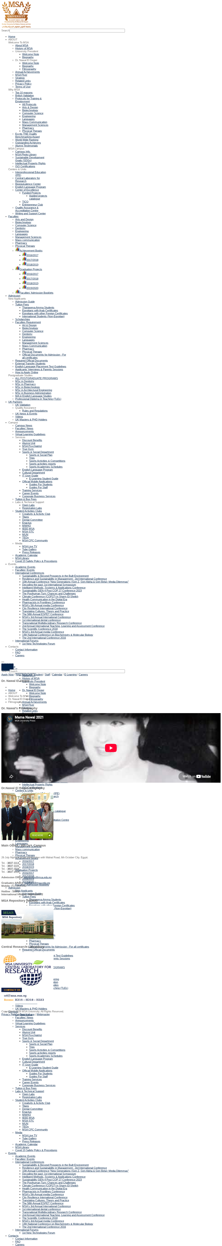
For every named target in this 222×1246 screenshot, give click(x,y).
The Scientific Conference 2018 (40, 1218)
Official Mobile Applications (37, 1070)
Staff (47, 674)
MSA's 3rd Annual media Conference (43, 1220)
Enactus (27, 1111)
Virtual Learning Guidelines (30, 1023)
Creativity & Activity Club (36, 1103)
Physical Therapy (25, 855)
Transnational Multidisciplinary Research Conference (52, 1212)
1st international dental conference (41, 1209)
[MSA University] (16, 27)
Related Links (30, 710)
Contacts (13, 1235)
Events (12, 1153)
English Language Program (37, 1058)
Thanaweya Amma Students (45, 899)
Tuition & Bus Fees (26, 1088)
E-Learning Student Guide (43, 1067)
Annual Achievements (34, 701)
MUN (25, 1123)
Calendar (57, 674)
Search (5, 30)
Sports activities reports (42, 1052)
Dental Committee (32, 1108)
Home (11, 690)
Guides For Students (41, 1073)
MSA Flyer (28, 704)
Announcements (24, 1020)
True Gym (28, 1038)
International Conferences (29, 1161)
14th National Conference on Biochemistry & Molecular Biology (57, 1223)
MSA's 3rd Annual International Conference (46, 1206)
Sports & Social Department (38, 1041)
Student (38, 674)
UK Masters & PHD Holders (31, 1008)
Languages (21, 843)
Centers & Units (24, 790)
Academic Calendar (26, 1144)
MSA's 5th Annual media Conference (43, 1194)
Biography (35, 687)
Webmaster (43, 1014)
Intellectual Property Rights (37, 784)
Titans (25, 1105)
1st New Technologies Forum (38, 1232)
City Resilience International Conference (44, 1197)
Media (18, 1132)
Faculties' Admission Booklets (32, 884)
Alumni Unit (28, 1032)
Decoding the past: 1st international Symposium (49, 1173)
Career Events (30, 1082)
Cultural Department (33, 1061)
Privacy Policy (9, 1014)
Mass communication (27, 849)
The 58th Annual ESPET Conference (42, 1203)
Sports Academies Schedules (46, 1055)
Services (20, 1026)
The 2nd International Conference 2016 (44, 1226)
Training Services (32, 1079)
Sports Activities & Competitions (47, 1049)
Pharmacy (21, 852)
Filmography (36, 699)
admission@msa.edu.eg (38, 877)
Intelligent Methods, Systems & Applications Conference (54, 1176)
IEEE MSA (28, 1117)
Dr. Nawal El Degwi (33, 690)
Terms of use (27, 1014)
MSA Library (22, 1147)
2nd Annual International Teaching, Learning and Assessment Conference (63, 1215)
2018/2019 (28, 867)
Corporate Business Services (39, 1085)
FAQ (17, 1241)
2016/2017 (28, 861)
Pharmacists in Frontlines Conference (43, 1191)
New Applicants (24, 890)
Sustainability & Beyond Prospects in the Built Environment (55, 1164)
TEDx (25, 1126)
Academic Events (25, 1156)
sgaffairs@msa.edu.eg (37, 882)
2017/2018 (28, 864)
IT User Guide (30, 1064)
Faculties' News (24, 1017)
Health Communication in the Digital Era (44, 1188)
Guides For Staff (38, 1076)
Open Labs (28, 1094)
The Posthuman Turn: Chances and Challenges (49, 1182)
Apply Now (7, 674)
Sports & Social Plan (40, 1044)
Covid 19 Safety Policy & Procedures (36, 1150)
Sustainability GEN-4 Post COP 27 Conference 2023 (52, 1179)
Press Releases (31, 1141)
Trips (32, 1046)
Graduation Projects (26, 870)
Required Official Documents (38, 949)
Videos (19, 1005)
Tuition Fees (29, 896)
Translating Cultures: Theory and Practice (45, 1200)
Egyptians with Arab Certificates (47, 902)
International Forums (27, 1229)
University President (33, 681)
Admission (14, 887)
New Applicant (24, 674)
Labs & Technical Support (29, 1091)
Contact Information (26, 1238)
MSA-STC (28, 1120)
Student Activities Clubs (28, 1100)
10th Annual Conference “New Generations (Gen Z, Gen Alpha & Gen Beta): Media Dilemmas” (75, 1170)
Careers (19, 1244)
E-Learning (70, 674)
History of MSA (31, 678)
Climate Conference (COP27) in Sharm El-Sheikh (50, 1185)
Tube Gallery (29, 1138)
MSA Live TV (29, 1135)
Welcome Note (37, 684)
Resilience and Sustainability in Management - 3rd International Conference (64, 1167)
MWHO (26, 1114)
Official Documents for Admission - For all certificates (59, 946)
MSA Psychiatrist (32, 1035)
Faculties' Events (25, 1159)
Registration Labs (32, 1097)
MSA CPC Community (35, 1129)
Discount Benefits (32, 1029)
